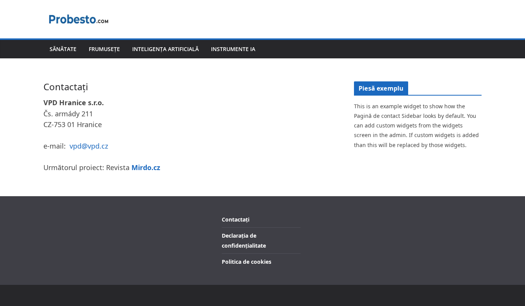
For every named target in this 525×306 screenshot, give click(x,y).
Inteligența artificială (165, 49)
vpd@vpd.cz (89, 146)
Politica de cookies (246, 261)
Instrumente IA (233, 49)
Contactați (235, 219)
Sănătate (63, 49)
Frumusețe (104, 49)
